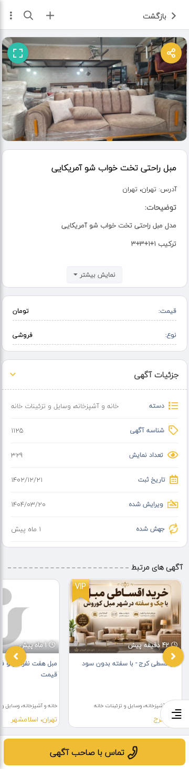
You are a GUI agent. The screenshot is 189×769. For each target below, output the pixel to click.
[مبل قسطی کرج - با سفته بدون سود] (125, 616)
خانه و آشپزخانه (97, 406)
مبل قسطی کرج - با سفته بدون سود (131, 663)
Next (173, 656)
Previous (15, 656)
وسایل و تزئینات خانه (41, 406)
